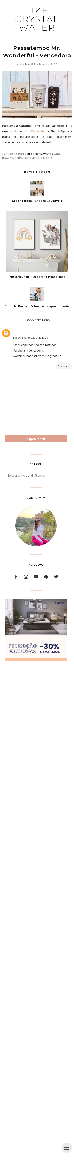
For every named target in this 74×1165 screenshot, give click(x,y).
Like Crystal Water (37, 19)
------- (17, 332)
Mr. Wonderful (34, 131)
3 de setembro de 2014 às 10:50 (30, 337)
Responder (64, 366)
